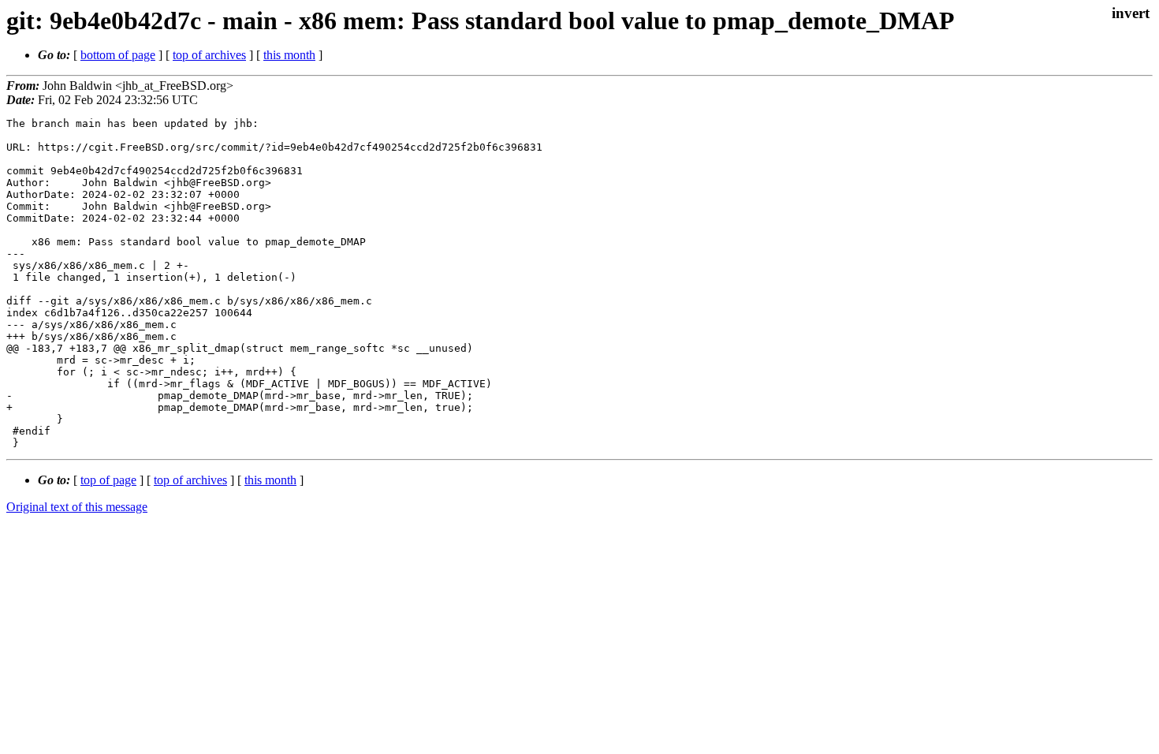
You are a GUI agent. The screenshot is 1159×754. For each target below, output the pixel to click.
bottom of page (117, 55)
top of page (108, 480)
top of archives (209, 55)
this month (289, 55)
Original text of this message (76, 506)
